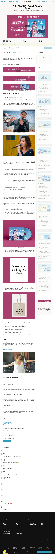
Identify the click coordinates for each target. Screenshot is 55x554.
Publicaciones (18, 525)
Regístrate (43, 1)
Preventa (17, 1)
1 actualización (13, 52)
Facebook (42, 519)
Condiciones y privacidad (39, 539)
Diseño (4, 523)
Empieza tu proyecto (12, 1)
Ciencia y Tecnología (19, 520)
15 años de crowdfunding (32, 524)
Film (16, 523)
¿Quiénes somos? (31, 523)
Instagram (42, 523)
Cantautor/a (24, 41)
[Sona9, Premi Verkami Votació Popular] (47, 548)
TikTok (42, 524)
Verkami (27, 1)
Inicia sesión (39, 1)
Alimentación (5, 519)
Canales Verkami (31, 522)
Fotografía (4, 524)
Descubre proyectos (4, 1)
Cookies (50, 539)
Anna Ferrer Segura (9, 41)
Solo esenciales (41, 552)
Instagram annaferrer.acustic (7, 423)
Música (4, 525)
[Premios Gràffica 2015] (7, 548)
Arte (16, 519)
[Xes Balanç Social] (15, 548)
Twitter (42, 520)
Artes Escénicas (5, 520)
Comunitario (5, 522)
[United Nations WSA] (22, 548)
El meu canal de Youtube (7, 422)
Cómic (17, 522)
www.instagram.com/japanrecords (8, 349)
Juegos (17, 524)
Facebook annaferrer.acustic (7, 424)
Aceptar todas (48, 552)
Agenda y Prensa (31, 520)
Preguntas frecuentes (6, 533)
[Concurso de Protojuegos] (32, 548)
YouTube (42, 522)
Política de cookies (18, 552)
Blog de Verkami (30, 519)
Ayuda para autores (19, 533)
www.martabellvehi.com (8, 217)
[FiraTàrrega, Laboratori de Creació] (40, 548)
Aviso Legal (46, 539)
